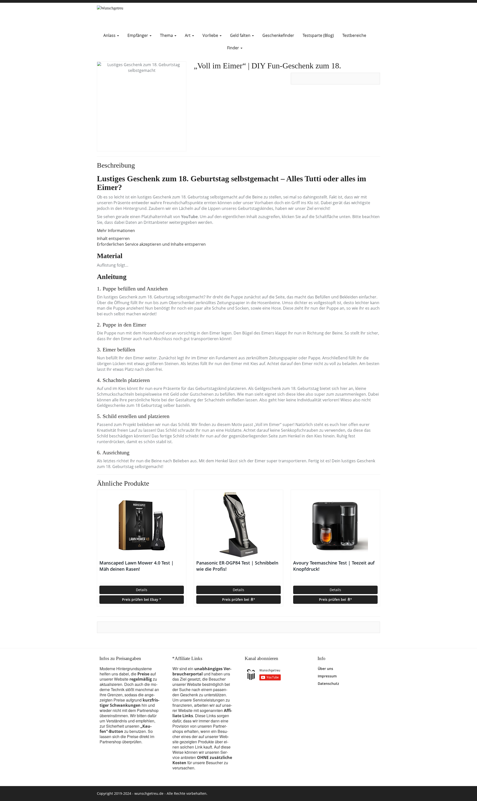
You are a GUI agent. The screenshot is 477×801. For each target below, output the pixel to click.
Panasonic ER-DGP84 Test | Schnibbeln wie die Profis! (237, 566)
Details (141, 589)
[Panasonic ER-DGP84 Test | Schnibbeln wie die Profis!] (238, 524)
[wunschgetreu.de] (141, 16)
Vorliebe (210, 35)
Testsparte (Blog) (318, 35)
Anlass (110, 35)
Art (188, 35)
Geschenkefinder (278, 35)
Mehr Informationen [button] (116, 230)
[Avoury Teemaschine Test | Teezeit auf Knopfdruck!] (335, 524)
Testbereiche (354, 35)
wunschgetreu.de (148, 793)
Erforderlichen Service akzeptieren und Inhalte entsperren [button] (151, 244)
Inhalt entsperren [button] (113, 238)
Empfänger (138, 35)
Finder (233, 47)
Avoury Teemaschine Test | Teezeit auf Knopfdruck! (334, 566)
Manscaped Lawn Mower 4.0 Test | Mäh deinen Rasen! (136, 566)
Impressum (327, 676)
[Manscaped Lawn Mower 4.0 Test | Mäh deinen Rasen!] (141, 524)
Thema (167, 35)
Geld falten (240, 35)
